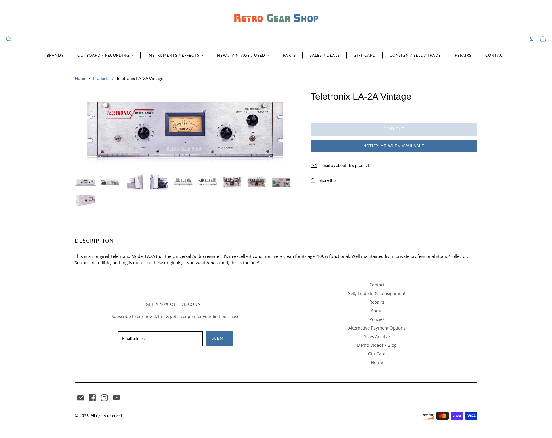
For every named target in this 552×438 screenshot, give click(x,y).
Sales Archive (377, 336)
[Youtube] (116, 397)
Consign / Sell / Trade (415, 55)
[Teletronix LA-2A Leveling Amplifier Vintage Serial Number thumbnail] (281, 181)
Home (80, 78)
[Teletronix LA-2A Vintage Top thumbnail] (183, 181)
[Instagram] (104, 397)
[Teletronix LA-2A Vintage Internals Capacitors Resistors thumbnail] (256, 181)
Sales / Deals (325, 55)
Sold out (393, 129)
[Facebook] (92, 397)
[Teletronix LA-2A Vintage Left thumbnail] (134, 182)
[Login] (532, 39)
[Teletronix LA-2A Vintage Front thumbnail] (85, 182)
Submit (219, 338)
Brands (55, 55)
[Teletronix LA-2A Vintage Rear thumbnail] (110, 182)
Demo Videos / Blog (376, 345)
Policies (376, 319)
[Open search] (9, 39)
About (377, 310)
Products (101, 78)
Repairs (463, 55)
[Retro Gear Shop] (276, 18)
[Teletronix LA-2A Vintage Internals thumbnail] (232, 181)
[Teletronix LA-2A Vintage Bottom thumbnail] (207, 181)
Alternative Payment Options (376, 328)
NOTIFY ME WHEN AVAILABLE (393, 146)
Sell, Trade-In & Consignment (376, 293)
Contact (495, 55)
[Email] (80, 397)
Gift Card (365, 55)
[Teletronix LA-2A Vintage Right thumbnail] (159, 182)
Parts (289, 55)
